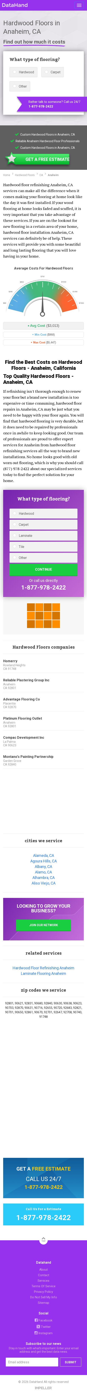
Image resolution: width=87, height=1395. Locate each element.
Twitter (45, 1327)
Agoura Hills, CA (43, 861)
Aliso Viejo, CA (44, 883)
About (43, 1270)
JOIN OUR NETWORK (43, 925)
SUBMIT (70, 1362)
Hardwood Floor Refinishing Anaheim (43, 968)
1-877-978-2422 (41, 106)
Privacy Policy (43, 1292)
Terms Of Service (43, 1286)
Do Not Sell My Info (43, 1297)
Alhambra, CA (44, 877)
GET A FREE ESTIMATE (47, 159)
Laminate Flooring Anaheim (43, 973)
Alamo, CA (43, 872)
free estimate (51, 1169)
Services (43, 1281)
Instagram (45, 1333)
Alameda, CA (43, 855)
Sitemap (43, 1303)
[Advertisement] (43, 801)
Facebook (45, 1320)
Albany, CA (43, 866)
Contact (43, 1275)
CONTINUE (43, 569)
